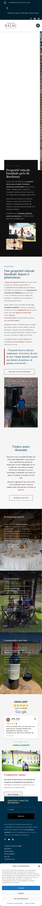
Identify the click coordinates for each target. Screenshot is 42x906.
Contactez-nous (9, 859)
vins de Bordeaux (13, 320)
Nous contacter (13, 794)
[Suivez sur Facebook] (30, 18)
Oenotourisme (8, 851)
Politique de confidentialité (15, 903)
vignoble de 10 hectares (14, 287)
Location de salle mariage (12, 846)
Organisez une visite (21, 498)
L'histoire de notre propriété (19, 371)
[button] (39, 866)
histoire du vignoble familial (15, 282)
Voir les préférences (21, 899)
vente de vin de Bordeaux (15, 342)
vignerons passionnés (23, 313)
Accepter (21, 888)
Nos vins (7, 856)
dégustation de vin (24, 310)
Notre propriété (9, 854)
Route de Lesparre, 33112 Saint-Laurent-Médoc (23, 13)
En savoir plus (13, 547)
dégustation (41, 132)
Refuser (21, 893)
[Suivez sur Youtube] (34, 18)
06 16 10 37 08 (25, 2)
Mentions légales (30, 903)
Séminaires (7, 848)
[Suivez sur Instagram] (38, 18)
